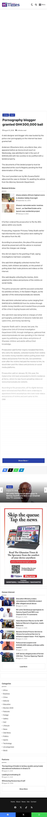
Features (6, 711)
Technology (7, 743)
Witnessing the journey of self (13, 781)
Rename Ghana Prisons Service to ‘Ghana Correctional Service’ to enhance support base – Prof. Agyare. (30, 634)
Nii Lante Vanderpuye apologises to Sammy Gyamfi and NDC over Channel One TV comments (23, 495)
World (5, 750)
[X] (10, 470)
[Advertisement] (23, 34)
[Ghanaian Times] (11, 4)
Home (13, 802)
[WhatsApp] (15, 470)
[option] (23, 490)
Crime (6, 115)
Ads (28, 802)
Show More (23, 461)
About (18, 802)
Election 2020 (8, 708)
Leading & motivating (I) (11, 775)
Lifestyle (6, 726)
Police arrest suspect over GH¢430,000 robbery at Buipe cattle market (30, 645)
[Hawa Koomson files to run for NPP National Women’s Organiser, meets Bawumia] (8, 624)
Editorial (6, 701)
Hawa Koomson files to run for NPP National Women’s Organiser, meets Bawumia (30, 623)
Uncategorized (8, 747)
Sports (5, 740)
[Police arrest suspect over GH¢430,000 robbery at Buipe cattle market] (8, 646)
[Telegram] (20, 470)
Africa (5, 690)
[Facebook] (4, 470)
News (10, 487)
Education (6, 704)
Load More (23, 666)
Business (6, 694)
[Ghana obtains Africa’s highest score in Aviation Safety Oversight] (8, 198)
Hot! (12, 115)
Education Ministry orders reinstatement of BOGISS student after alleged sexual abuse (29, 601)
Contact (33, 802)
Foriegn (6, 715)
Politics (5, 736)
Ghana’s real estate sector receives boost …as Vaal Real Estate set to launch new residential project (29, 208)
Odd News (7, 733)
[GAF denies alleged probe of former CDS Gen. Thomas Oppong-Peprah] (8, 657)
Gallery (5, 718)
